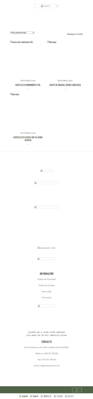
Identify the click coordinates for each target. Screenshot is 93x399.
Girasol (33, 81)
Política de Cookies (46, 285)
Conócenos (46, 298)
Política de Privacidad (47, 279)
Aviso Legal (46, 291)
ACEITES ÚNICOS (25, 81)
